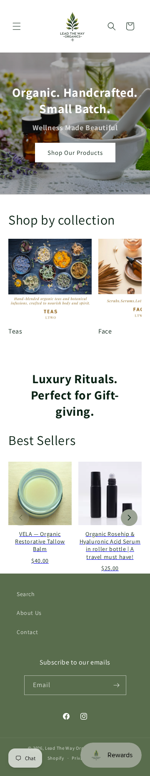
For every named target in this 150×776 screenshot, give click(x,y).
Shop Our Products (75, 153)
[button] (17, 26)
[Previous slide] (20, 517)
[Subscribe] (117, 685)
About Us (29, 613)
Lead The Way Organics (70, 748)
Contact (27, 632)
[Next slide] (129, 517)
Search (26, 594)
